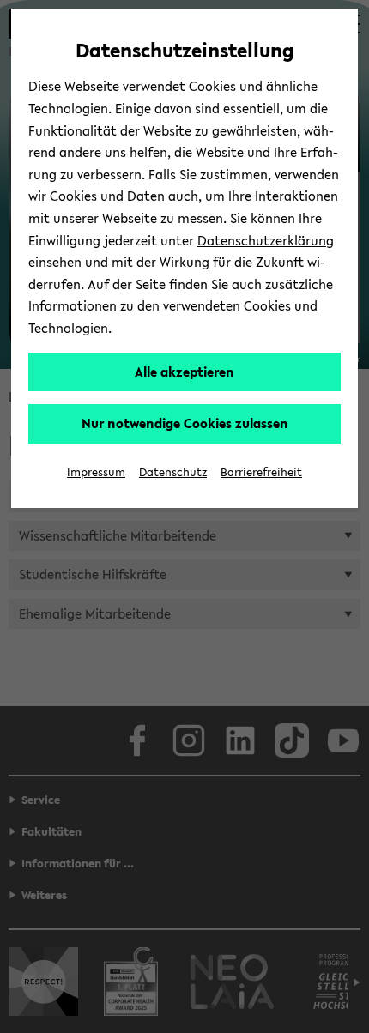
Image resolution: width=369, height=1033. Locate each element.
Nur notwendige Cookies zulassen (185, 423)
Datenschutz (173, 472)
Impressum (96, 472)
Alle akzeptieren (184, 371)
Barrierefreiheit (261, 472)
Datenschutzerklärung (265, 240)
